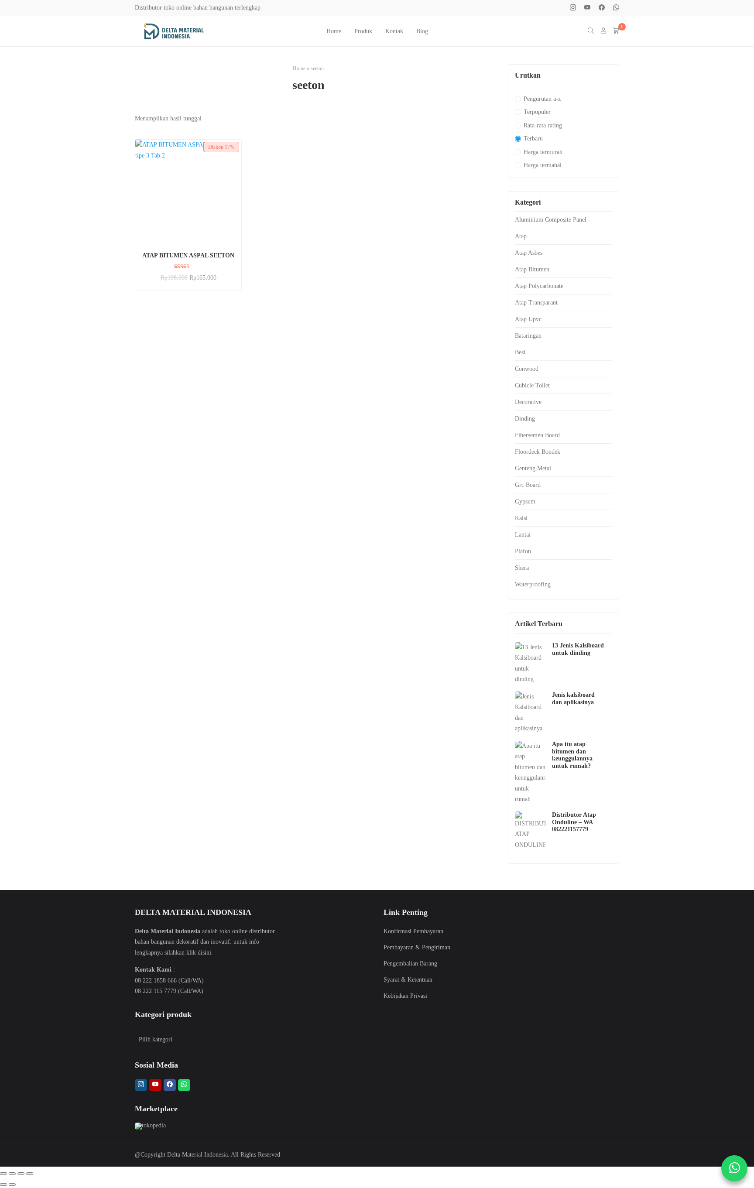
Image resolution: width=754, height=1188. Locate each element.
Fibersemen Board (537, 435)
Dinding (525, 418)
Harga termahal (543, 165)
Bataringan (528, 335)
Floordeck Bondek (537, 451)
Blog (422, 31)
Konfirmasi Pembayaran (413, 931)
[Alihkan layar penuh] (12, 1173)
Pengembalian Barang (410, 963)
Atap (521, 236)
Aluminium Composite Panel (550, 219)
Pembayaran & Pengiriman (417, 947)
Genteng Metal (533, 468)
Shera (522, 568)
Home (333, 31)
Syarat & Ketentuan (408, 979)
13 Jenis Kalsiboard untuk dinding (578, 649)
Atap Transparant (536, 302)
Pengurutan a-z (542, 99)
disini (204, 952)
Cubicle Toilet (532, 385)
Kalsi (521, 518)
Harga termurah (543, 152)
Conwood (526, 369)
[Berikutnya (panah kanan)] (12, 1184)
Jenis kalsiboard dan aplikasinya (573, 698)
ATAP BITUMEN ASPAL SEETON (188, 255)
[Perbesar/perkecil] (3, 1173)
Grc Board (528, 485)
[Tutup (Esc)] (29, 1173)
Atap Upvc (528, 319)
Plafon (523, 551)
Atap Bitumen (532, 269)
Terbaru (533, 138)
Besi (520, 352)
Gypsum (525, 501)
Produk (363, 31)
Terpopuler (537, 112)
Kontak (394, 31)
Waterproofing (533, 584)
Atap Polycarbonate (539, 286)
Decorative (528, 402)
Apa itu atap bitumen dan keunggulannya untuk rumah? (572, 755)
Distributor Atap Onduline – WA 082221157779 (574, 822)
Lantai (523, 534)
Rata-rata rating (543, 125)
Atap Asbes (528, 253)
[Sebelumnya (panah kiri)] (3, 1184)
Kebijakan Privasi (405, 996)
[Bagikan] (20, 1173)
